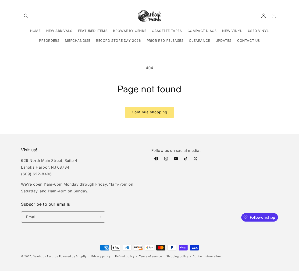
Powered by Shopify (73, 256)
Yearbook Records (45, 256)
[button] (26, 16)
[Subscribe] (100, 217)
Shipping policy (177, 256)
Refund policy (124, 256)
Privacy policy (101, 256)
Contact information (207, 256)
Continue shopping (149, 112)
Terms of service (150, 256)
